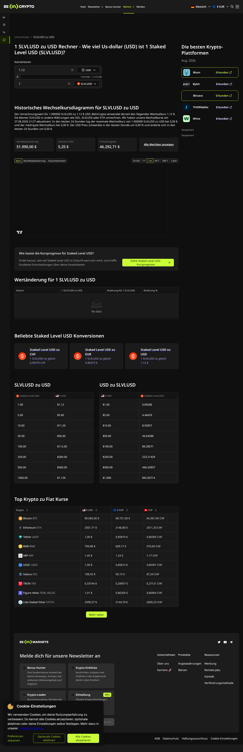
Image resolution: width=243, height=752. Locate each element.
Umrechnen (21, 37)
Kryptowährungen (189, 663)
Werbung (210, 663)
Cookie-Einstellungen (224, 738)
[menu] (5, 28)
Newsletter (94, 6)
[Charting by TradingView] (19, 232)
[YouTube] (225, 642)
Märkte (127, 6)
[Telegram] (231, 642)
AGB (157, 738)
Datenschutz (171, 738)
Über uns (163, 663)
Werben (140, 6)
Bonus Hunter (113, 6)
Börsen (182, 670)
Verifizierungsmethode (219, 683)
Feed (83, 6)
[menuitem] (5, 17)
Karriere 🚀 (164, 670)
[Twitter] (219, 642)
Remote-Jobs (212, 670)
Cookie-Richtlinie (31, 728)
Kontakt (209, 676)
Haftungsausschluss (195, 738)
